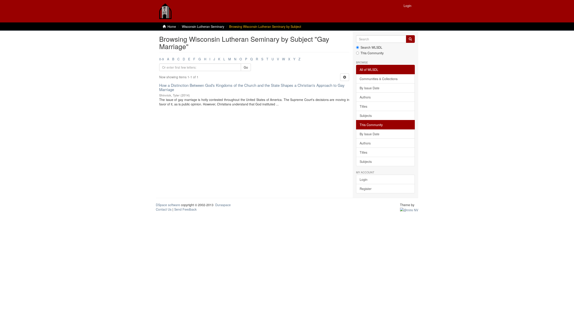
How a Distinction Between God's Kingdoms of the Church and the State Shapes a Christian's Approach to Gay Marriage (252, 87)
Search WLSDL (371, 47)
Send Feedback (185, 209)
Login (363, 179)
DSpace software (168, 205)
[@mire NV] (409, 209)
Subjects (366, 115)
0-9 (161, 59)
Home (171, 26)
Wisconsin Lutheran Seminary (203, 26)
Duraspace (223, 205)
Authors (365, 97)
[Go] (410, 39)
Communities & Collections (379, 78)
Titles (363, 106)
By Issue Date (369, 88)
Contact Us (164, 209)
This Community (372, 53)
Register (366, 188)
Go (246, 67)
